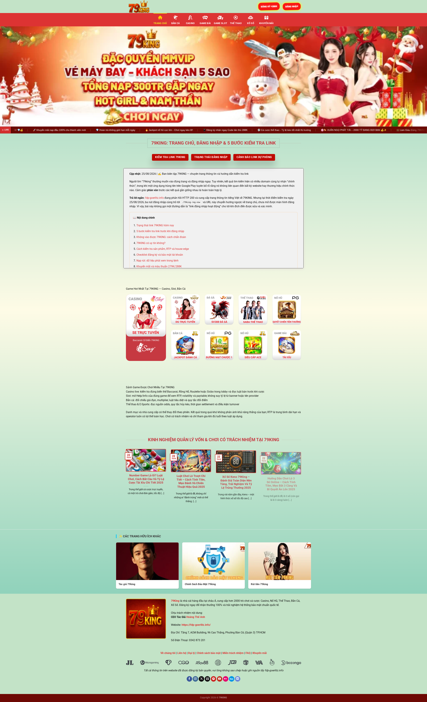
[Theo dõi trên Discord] (237, 679)
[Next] (414, 76)
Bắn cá (175, 23)
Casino (190, 23)
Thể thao (236, 23)
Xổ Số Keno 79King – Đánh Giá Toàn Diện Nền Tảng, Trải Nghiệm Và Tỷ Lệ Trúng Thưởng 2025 (236, 481)
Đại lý (191, 653)
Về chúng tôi (167, 653)
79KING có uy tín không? (150, 243)
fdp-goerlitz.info (154, 197)
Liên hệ (181, 653)
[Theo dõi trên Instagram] (195, 679)
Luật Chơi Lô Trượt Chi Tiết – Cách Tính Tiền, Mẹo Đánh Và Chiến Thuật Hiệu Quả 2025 (191, 481)
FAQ (248, 653)
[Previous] (13, 76)
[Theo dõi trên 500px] (231, 679)
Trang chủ (160, 23)
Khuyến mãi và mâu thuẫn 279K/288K (159, 266)
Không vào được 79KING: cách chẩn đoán (161, 237)
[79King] (142, 6)
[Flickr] (225, 679)
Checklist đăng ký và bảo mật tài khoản (159, 254)
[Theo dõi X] (201, 679)
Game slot (220, 23)
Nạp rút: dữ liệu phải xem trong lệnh (157, 260)
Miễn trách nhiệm (233, 653)
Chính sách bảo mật (209, 653)
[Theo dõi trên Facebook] (189, 679)
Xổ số (250, 23)
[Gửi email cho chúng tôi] (207, 679)
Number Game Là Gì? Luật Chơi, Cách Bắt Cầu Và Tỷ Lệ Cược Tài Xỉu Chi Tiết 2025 (146, 479)
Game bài (205, 23)
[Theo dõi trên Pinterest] (213, 679)
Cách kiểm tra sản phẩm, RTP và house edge (162, 248)
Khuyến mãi (266, 23)
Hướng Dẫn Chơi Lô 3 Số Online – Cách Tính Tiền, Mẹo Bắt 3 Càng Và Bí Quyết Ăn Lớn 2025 (281, 481)
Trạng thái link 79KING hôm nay (155, 225)
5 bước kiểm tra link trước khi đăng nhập (160, 231)
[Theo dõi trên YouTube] (219, 679)
